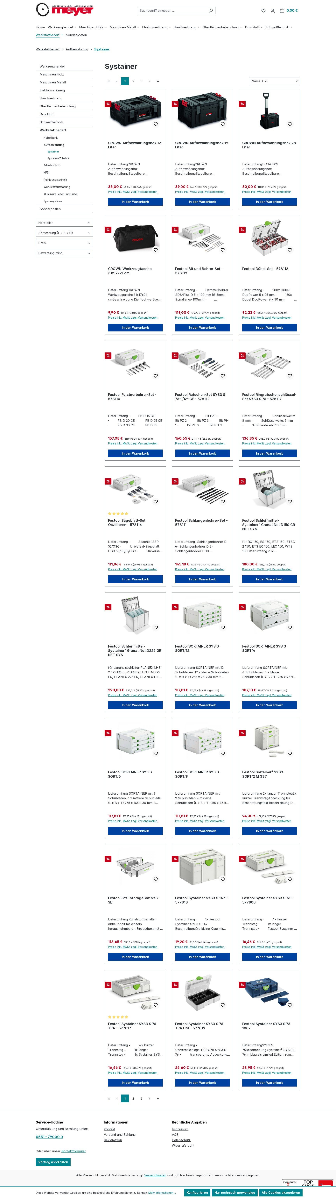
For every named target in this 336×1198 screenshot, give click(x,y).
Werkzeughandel (52, 66)
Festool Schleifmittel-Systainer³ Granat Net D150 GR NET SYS (268, 524)
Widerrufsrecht (183, 1145)
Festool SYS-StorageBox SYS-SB (133, 900)
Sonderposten (50, 209)
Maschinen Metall (53, 82)
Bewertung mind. (50, 253)
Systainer (53, 151)
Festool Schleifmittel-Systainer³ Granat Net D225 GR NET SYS (134, 650)
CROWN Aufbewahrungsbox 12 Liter (134, 145)
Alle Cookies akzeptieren (281, 1192)
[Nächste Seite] (149, 81)
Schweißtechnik (51, 122)
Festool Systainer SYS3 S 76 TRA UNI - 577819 (199, 1026)
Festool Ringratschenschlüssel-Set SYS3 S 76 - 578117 (269, 397)
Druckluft (46, 114)
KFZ (46, 172)
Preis (42, 243)
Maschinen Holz (52, 74)
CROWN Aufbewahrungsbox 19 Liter (201, 145)
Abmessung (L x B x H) (55, 233)
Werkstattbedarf (53, 130)
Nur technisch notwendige (234, 1192)
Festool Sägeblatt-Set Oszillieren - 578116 (126, 522)
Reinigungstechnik (55, 179)
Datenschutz (181, 1140)
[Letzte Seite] (158, 81)
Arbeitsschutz (52, 165)
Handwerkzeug (51, 98)
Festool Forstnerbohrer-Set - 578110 (132, 397)
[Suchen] (210, 10)
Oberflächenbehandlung (58, 106)
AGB (175, 1135)
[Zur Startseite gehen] (65, 9)
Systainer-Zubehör (58, 158)
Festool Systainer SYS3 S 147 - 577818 (201, 900)
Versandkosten (155, 1175)
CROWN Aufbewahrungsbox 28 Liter (269, 145)
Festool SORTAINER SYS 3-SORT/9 (197, 774)
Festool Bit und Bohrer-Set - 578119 (199, 271)
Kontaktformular (73, 1151)
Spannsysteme (53, 201)
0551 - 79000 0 (49, 1137)
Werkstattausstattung (57, 186)
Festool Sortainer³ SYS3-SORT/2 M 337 (263, 774)
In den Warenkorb (135, 202)
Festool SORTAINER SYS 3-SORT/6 (130, 774)
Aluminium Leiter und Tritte (60, 194)
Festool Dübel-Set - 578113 (265, 269)
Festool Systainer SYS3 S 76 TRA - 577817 (132, 1026)
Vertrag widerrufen (53, 1162)
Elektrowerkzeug (52, 90)
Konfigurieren (197, 1192)
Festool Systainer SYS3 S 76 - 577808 (267, 900)
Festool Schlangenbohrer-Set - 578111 (201, 522)
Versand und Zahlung (120, 1135)
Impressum (180, 1129)
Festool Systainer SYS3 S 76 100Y (266, 1026)
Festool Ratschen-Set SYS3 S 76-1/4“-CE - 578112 (200, 397)
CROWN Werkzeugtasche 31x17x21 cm (130, 271)
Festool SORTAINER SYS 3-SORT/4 (265, 648)
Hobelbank (51, 137)
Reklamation (113, 1140)
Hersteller (45, 223)
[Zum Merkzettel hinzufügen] (156, 124)
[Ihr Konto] (272, 10)
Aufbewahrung (54, 144)
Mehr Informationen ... (162, 1192)
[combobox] (172, 10)
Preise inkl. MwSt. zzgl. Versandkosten (132, 191)
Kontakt (109, 1129)
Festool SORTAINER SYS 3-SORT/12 (197, 648)
